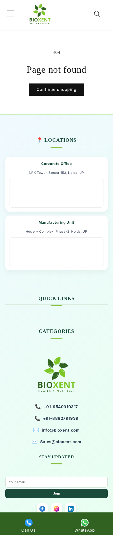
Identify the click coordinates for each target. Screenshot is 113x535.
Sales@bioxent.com (56, 441)
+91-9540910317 (56, 406)
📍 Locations (56, 140)
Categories (56, 331)
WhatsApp (84, 530)
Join (56, 493)
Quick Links (56, 298)
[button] (10, 14)
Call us (28, 530)
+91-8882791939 (56, 418)
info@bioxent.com (56, 430)
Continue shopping (56, 89)
